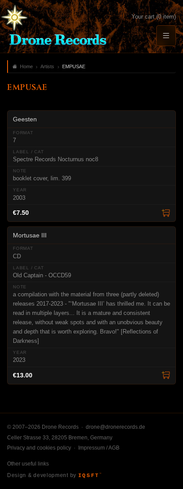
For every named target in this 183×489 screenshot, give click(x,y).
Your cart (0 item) (153, 16)
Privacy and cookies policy (39, 448)
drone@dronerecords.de (115, 427)
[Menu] (166, 35)
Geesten (25, 119)
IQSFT (89, 476)
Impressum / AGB (98, 448)
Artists (47, 66)
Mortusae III (30, 235)
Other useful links (28, 464)
